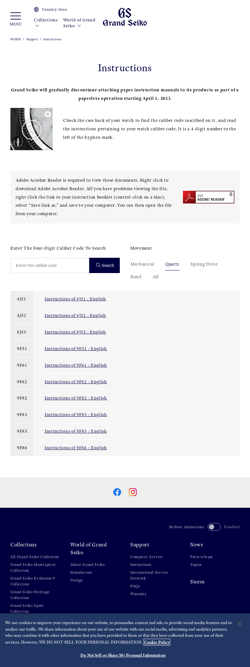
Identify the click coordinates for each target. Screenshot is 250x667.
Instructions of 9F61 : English (76, 365)
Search (108, 265)
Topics (195, 564)
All (156, 277)
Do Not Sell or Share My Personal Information (122, 655)
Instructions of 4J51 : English (75, 299)
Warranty (138, 594)
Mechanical (142, 264)
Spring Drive (203, 264)
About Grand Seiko (87, 564)
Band (136, 277)
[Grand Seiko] (125, 16)
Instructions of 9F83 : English (76, 414)
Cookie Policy (157, 642)
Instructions (140, 564)
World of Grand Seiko (79, 23)
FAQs (135, 586)
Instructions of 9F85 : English (76, 431)
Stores (197, 582)
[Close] (239, 624)
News (196, 545)
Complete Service (146, 557)
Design (76, 580)
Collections (46, 20)
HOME (15, 39)
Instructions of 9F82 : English (76, 398)
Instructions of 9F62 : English (76, 382)
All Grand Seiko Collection (34, 557)
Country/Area (54, 9)
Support (32, 39)
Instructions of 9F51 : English (76, 348)
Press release (201, 557)
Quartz (172, 264)
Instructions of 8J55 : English (75, 332)
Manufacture (81, 572)
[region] (125, 640)
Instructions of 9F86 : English (76, 448)
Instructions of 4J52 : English (75, 315)
